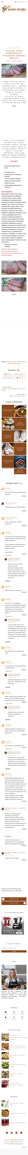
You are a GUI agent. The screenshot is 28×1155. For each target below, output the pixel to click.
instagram (22, 1014)
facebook (14, 1014)
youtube (5, 1014)
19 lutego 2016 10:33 (8, 694)
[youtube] (16, 1)
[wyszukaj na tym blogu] (26, 2)
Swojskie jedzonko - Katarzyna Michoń (14, 559)
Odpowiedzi (9, 555)
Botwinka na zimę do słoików (18, 1122)
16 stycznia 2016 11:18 (9, 648)
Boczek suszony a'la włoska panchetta (11, 253)
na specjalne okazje (15, 361)
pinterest (14, 1019)
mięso (8, 361)
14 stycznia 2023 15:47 (9, 837)
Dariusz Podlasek (10, 503)
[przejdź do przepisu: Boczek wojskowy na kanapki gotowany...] (8, 449)
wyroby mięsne (17, 363)
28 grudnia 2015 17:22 (9, 504)
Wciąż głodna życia (11, 517)
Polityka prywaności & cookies (16, 1143)
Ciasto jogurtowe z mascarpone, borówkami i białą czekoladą (18, 1037)
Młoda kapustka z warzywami (18, 1113)
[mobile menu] (2, 2)
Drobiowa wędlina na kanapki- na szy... (20, 471)
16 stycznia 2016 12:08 (12, 677)
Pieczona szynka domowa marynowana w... (8, 436)
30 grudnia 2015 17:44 (9, 534)
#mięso (8, 61)
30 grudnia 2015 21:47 (9, 588)
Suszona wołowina (6, 255)
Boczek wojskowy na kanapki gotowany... (20, 449)
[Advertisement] (14, 29)
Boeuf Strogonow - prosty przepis (8, 410)
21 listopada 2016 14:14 (12, 755)
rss (22, 1019)
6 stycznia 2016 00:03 (9, 600)
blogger (6, 1019)
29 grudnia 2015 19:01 (9, 519)
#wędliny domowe (17, 61)
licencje (12, 1141)
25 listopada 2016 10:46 (9, 811)
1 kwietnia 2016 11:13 (9, 726)
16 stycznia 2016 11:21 (9, 663)
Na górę (23, 1147)
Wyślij (21, 377)
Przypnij (9, 377)
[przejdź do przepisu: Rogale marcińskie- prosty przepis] (8, 423)
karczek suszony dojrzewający (9, 251)
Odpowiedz (24, 510)
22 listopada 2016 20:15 (9, 775)
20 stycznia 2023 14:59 (9, 855)
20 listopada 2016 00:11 (9, 743)
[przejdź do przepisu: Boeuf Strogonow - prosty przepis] (20, 411)
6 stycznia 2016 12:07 (12, 622)
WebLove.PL (14, 1139)
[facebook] (22, 1)
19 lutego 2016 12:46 (11, 709)
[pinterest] (21, 1)
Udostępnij (20, 374)
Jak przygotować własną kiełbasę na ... (8, 462)
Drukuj (9, 374)
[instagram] (19, 1)
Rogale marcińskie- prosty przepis (20, 424)
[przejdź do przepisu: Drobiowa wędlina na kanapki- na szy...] (8, 471)
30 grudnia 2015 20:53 (12, 561)
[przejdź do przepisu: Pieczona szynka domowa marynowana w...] (20, 436)
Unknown (8, 488)
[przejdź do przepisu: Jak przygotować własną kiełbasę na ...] (20, 462)
